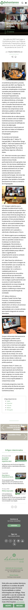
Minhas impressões (7, 491)
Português (10, 410)
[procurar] (22, 3)
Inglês (8, 401)
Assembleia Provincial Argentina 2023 (6, 459)
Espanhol (9, 403)
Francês (9, 405)
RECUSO (19, 606)
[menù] (26, 3)
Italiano (9, 407)
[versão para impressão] (15, 57)
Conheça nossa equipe (14, 577)
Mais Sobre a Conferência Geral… (8, 476)
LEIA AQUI (20, 602)
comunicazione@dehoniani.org (14, 570)
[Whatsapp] (6, 541)
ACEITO (8, 606)
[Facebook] (14, 541)
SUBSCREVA (14, 525)
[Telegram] (10, 541)
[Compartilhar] (12, 57)
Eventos (11, 32)
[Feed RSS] (14, 544)
